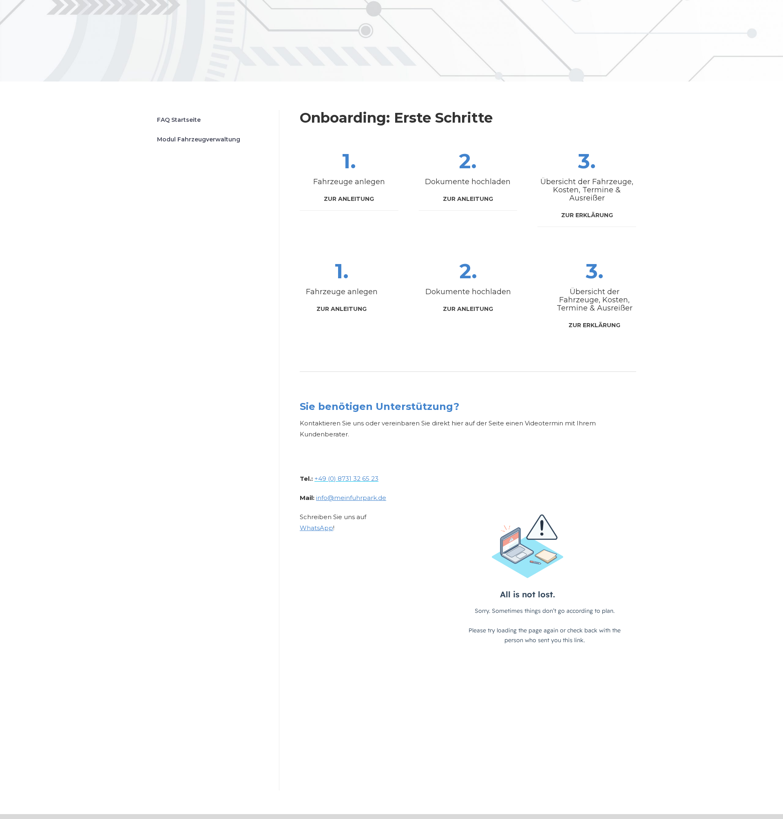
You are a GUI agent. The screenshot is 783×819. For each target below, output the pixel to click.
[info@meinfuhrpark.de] (320, 546)
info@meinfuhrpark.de (351, 498)
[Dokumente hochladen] (468, 287)
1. (349, 161)
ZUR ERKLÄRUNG (587, 215)
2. (468, 161)
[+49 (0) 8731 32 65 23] (304, 546)
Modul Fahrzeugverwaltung (198, 139)
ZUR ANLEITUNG (349, 199)
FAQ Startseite (179, 119)
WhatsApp (316, 528)
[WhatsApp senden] (336, 546)
